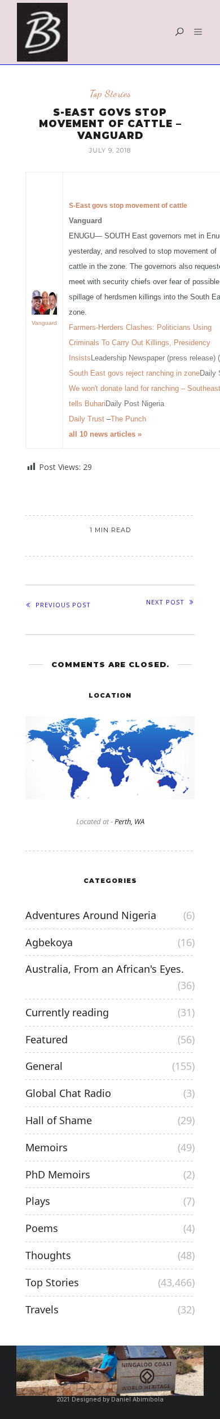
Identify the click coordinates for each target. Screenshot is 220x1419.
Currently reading (67, 1012)
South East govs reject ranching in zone (134, 373)
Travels (42, 1309)
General (44, 1066)
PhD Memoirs (57, 1174)
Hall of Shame (58, 1120)
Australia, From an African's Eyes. (104, 969)
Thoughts (48, 1255)
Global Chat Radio (68, 1093)
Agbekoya (49, 942)
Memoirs (46, 1147)
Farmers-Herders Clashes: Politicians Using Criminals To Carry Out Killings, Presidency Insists (140, 342)
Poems (41, 1228)
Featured (46, 1039)
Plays (37, 1201)
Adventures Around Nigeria (90, 915)
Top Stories (110, 93)
